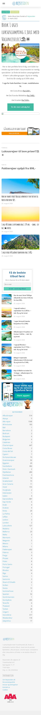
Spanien (6, 594)
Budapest (6, 436)
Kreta (5, 511)
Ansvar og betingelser (10, 685)
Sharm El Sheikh (9, 582)
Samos (5, 576)
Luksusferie (7, 525)
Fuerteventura (8, 475)
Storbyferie (7, 600)
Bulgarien (6, 439)
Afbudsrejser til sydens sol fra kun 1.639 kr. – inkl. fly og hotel (23, 334)
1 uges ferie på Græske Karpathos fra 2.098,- (17, 252)
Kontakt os (6, 687)
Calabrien (6, 442)
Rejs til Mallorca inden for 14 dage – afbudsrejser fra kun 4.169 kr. (23, 373)
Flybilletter (7, 472)
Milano (5, 546)
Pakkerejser (7, 549)
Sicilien (5, 585)
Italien (5, 496)
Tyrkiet (5, 609)
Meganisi (6, 540)
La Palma (6, 514)
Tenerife (6, 603)
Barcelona (7, 430)
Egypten (6, 463)
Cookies (5, 690)
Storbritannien (8, 597)
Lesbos (5, 520)
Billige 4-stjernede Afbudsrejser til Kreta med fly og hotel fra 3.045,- (23, 360)
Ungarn (6, 612)
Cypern (5, 454)
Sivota (5, 588)
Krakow (6, 508)
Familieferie (15, 12)
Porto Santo (7, 564)
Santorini (6, 579)
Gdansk (6, 478)
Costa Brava (7, 448)
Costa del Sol (8, 451)
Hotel (5, 487)
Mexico (5, 543)
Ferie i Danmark (9, 469)
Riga (4, 573)
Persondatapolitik (9, 682)
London (6, 523)
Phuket (5, 558)
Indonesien (7, 493)
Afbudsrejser (8, 415)
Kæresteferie (8, 499)
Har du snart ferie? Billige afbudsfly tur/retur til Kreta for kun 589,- (23, 298)
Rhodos (6, 570)
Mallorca (6, 531)
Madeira (6, 528)
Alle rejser (5, 12)
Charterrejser (8, 445)
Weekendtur (7, 618)
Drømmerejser (8, 460)
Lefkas (5, 517)
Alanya (5, 418)
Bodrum (6, 433)
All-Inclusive (7, 424)
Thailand (6, 606)
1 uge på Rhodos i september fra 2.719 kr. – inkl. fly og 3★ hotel (22, 347)
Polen (5, 561)
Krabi (5, 505)
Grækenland (7, 481)
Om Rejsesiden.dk (9, 680)
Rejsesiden (31, 16)
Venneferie (7, 615)
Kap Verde (7, 502)
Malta (5, 534)
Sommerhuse (8, 591)
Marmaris (6, 537)
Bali (4, 427)
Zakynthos (7, 621)
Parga (5, 555)
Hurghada (7, 490)
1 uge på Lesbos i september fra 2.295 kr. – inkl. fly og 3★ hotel (22, 311)
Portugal (6, 567)
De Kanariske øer (9, 457)
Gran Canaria (8, 484)
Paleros (6, 552)
